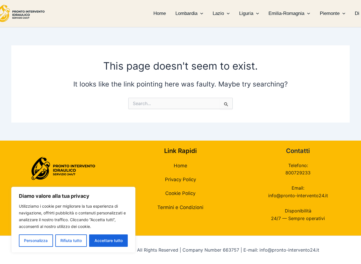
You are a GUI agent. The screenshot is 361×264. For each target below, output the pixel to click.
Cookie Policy (180, 193)
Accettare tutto (108, 240)
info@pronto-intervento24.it (298, 195)
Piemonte (330, 13)
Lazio (218, 13)
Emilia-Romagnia (286, 13)
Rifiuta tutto (71, 240)
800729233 (298, 173)
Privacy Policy (180, 179)
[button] (200, 13)
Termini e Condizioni (180, 207)
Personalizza (36, 240)
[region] (73, 220)
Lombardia (186, 13)
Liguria (246, 13)
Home (159, 13)
